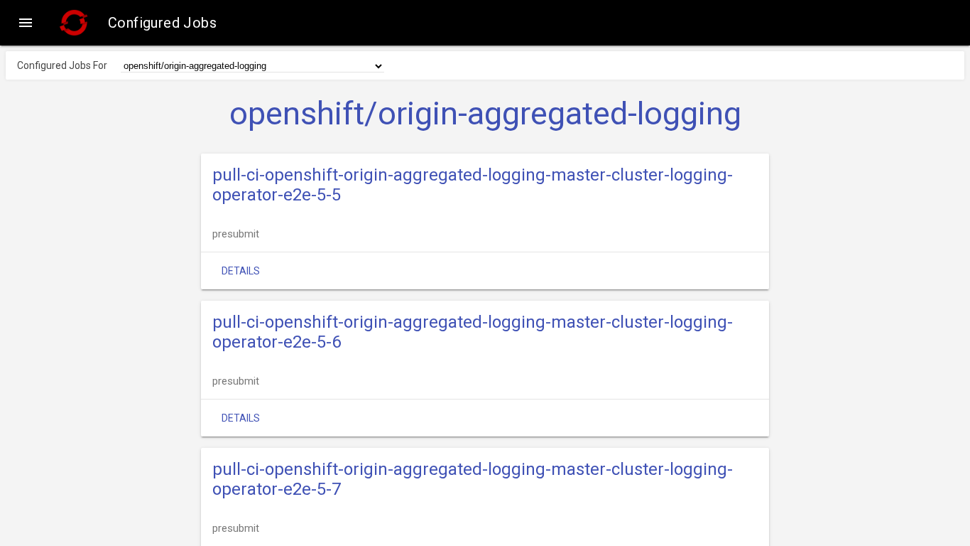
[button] (26, 23)
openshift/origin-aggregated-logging (485, 114)
